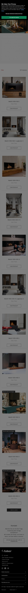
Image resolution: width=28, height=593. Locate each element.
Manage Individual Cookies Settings (14, 13)
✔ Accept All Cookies (14, 17)
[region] (14, 10)
